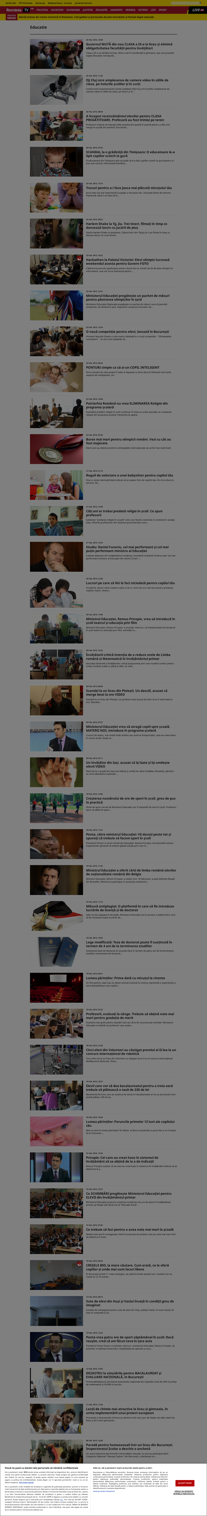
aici (61, 1499)
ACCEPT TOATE (185, 1483)
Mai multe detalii (26, 1482)
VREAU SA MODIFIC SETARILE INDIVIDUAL (184, 1492)
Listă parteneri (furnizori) (104, 1491)
